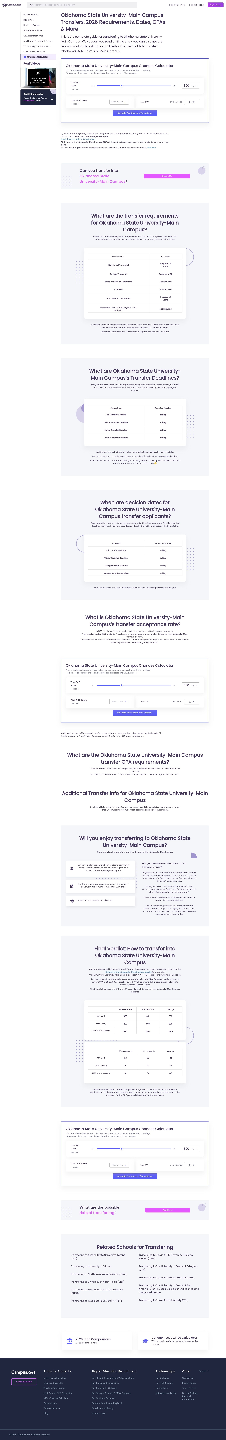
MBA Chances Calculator (56, 1398)
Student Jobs (50, 1403)
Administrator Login (166, 1393)
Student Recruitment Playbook (107, 1403)
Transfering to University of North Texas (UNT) (97, 1281)
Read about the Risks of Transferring (78, 139)
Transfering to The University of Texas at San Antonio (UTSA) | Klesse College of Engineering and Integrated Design (169, 1289)
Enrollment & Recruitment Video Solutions (113, 1378)
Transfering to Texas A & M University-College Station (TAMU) (166, 1256)
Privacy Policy (189, 1383)
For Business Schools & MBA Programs (111, 1393)
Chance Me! (167, 176)
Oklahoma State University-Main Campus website (128, 972)
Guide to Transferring (54, 1388)
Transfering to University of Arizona (91, 1266)
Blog (46, 1413)
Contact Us (187, 1378)
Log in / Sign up (215, 5)
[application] (38, 78)
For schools (196, 5)
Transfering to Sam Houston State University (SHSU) (97, 1291)
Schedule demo (24, 1381)
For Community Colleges (104, 1388)
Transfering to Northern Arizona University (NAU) (99, 1274)
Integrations (162, 1388)
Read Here (168, 1210)
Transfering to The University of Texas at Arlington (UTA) (168, 1268)
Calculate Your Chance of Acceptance (134, 113)
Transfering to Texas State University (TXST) (96, 1301)
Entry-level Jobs (52, 1408)
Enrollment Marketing (103, 1408)
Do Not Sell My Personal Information (190, 1396)
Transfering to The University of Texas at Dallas (166, 1277)
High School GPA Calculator (58, 1393)
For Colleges (162, 1378)
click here (151, 147)
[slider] (134, 86)
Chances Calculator (53, 1383)
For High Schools (164, 1383)
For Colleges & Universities (105, 1383)
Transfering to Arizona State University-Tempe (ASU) (98, 1256)
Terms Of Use (189, 1388)
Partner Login (99, 1413)
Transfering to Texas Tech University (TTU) (163, 1300)
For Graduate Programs (104, 1398)
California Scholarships (55, 1378)
